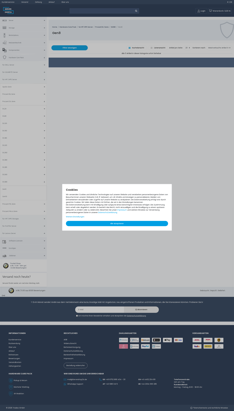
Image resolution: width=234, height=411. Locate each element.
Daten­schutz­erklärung (107, 212)
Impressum (122, 210)
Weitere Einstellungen (75, 216)
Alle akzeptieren (117, 223)
